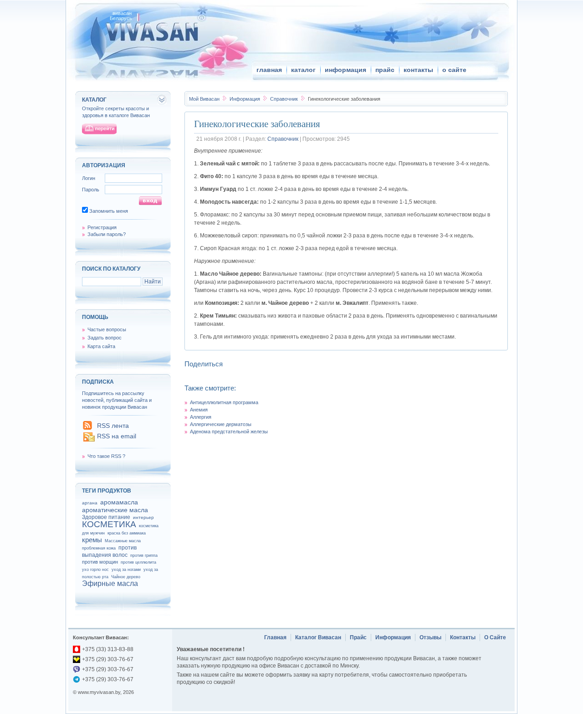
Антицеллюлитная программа (224, 402)
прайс (384, 69)
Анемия (199, 409)
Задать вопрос (104, 337)
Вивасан (204, 99)
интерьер (143, 517)
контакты (418, 69)
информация (345, 69)
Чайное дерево (125, 577)
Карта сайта (101, 346)
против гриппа (144, 555)
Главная (275, 637)
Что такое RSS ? (106, 456)
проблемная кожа (99, 548)
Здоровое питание (106, 517)
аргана (89, 502)
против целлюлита (138, 562)
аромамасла (119, 502)
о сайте (454, 69)
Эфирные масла (110, 583)
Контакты (463, 637)
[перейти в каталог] (99, 128)
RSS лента (113, 425)
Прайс (358, 637)
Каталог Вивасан (318, 637)
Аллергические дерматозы (220, 424)
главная (269, 69)
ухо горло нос (95, 569)
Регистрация (102, 227)
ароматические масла (115, 510)
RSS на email (116, 436)
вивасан (122, 13)
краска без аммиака (126, 533)
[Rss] (87, 428)
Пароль (90, 189)
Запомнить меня (108, 211)
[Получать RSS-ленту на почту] (89, 440)
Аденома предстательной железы (229, 431)
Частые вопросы (106, 329)
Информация (245, 99)
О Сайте (495, 637)
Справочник (284, 99)
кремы (92, 540)
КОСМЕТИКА (109, 524)
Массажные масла (123, 541)
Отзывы (430, 637)
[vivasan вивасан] (150, 31)
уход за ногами (126, 569)
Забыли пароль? (106, 234)
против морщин (100, 562)
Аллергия (200, 417)
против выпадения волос (109, 551)
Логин (88, 178)
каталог (303, 69)
